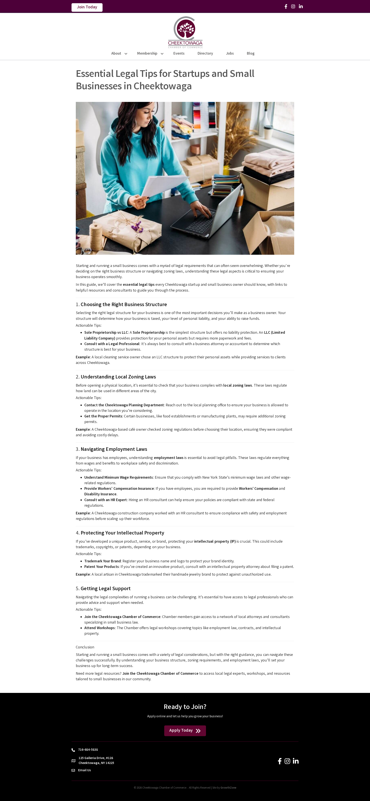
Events (179, 54)
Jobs (230, 54)
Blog (251, 54)
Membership (147, 54)
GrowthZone (228, 788)
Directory (205, 54)
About (116, 54)
